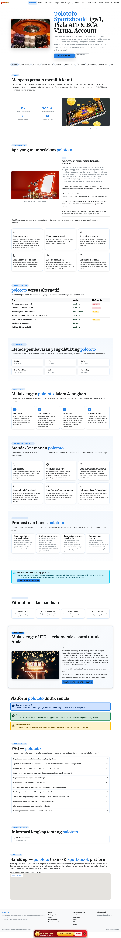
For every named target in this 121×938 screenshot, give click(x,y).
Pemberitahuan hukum (54, 922)
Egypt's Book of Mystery (64, 3)
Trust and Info (103, 64)
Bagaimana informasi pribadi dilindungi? (29, 778)
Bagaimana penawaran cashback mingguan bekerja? (33, 801)
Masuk (78, 934)
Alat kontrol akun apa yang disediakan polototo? (31, 806)
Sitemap (75, 924)
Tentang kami (52, 915)
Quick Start (59, 64)
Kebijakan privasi (52, 919)
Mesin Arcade (104, 3)
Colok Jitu (115, 3)
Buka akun (64, 56)
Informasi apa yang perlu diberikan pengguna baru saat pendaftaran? (39, 787)
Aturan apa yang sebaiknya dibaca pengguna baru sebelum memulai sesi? (41, 797)
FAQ (74, 922)
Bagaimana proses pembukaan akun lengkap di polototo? (35, 759)
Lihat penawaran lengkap (28, 581)
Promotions (81, 64)
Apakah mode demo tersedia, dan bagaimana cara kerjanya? (36, 768)
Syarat (50, 917)
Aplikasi (75, 919)
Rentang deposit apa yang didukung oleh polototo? (32, 792)
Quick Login (42, 3)
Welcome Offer (92, 64)
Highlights (14, 64)
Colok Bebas (91, 3)
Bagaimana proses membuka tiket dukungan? (30, 782)
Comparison (36, 64)
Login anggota (82, 55)
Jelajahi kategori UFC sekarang (77, 682)
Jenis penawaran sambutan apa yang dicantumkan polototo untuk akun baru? (42, 773)
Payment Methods (47, 64)
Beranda (32, 3)
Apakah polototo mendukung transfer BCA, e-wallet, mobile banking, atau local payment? (47, 764)
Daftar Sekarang (65, 934)
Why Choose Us (24, 64)
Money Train (79, 3)
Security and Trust (70, 64)
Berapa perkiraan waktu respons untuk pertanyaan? (33, 811)
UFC (50, 3)
